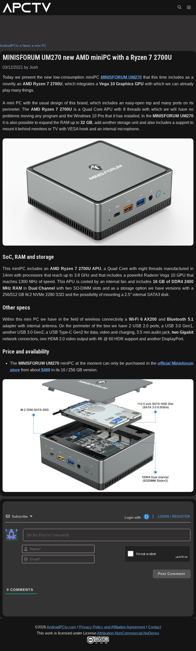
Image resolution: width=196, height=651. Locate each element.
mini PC (40, 46)
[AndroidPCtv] (27, 7)
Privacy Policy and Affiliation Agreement (112, 627)
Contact (154, 627)
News (26, 46)
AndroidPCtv (9, 46)
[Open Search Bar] (179, 7)
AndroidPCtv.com (61, 627)
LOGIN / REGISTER (173, 516)
